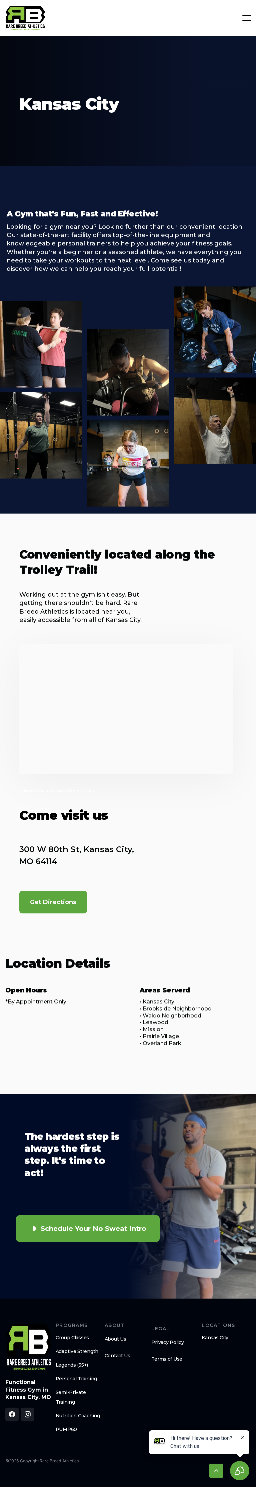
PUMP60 (66, 1429)
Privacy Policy (167, 1342)
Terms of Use (166, 1359)
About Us (115, 1339)
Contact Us (117, 1356)
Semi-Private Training (71, 1397)
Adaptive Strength (77, 1351)
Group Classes (72, 1338)
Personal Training (76, 1379)
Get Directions (53, 902)
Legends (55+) (72, 1365)
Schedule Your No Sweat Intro (93, 1229)
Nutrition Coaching (78, 1416)
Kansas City (215, 1338)
